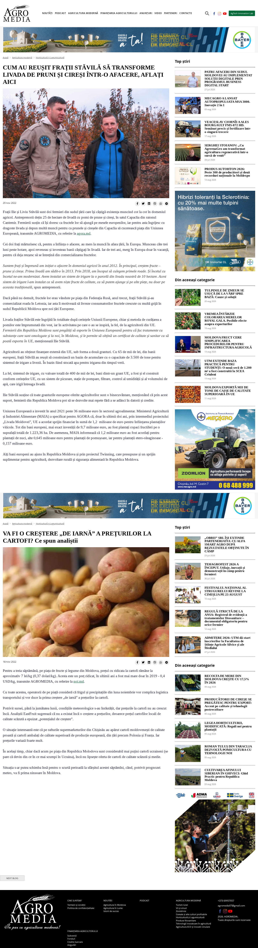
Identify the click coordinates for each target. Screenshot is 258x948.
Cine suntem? (74, 900)
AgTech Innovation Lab (242, 13)
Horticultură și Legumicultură (50, 57)
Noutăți (108, 900)
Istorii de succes (111, 911)
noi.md (78, 681)
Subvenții (72, 935)
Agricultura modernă (22, 57)
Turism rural (182, 904)
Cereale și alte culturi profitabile (191, 914)
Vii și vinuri (181, 908)
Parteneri (170, 13)
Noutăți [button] (47, 13)
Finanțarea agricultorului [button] (118, 13)
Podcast (60, 13)
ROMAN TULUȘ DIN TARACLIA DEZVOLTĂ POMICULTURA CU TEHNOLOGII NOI (228, 750)
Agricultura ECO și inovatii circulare (193, 926)
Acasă (5, 57)
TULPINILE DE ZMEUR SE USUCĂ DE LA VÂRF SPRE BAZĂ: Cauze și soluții (224, 294)
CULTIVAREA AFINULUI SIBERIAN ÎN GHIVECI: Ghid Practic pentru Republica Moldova (226, 775)
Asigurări (71, 944)
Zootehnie (181, 911)
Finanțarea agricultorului (82, 931)
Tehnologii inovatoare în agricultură (193, 923)
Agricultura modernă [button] (83, 13)
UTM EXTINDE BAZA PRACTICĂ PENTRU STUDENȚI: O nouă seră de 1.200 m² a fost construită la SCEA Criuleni (228, 367)
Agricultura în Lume (113, 908)
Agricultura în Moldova (115, 904)
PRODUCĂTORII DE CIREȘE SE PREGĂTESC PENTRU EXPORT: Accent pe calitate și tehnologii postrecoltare (228, 704)
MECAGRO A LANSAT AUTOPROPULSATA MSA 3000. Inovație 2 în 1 (227, 102)
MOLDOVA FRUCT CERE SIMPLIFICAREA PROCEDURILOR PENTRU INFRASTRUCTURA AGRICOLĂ (228, 342)
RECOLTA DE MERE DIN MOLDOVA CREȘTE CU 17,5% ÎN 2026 (227, 679)
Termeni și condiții (76, 904)
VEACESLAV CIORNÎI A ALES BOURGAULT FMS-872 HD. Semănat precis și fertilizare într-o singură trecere (228, 127)
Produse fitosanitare (186, 920)
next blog (12, 878)
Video (158, 13)
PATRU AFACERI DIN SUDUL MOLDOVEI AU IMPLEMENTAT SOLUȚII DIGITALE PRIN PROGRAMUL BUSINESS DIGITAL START (228, 78)
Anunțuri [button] (146, 13)
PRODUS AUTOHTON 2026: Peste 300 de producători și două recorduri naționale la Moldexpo (227, 172)
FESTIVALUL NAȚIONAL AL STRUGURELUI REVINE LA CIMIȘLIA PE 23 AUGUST (225, 591)
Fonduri (71, 938)
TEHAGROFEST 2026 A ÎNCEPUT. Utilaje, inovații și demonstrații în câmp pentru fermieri (225, 569)
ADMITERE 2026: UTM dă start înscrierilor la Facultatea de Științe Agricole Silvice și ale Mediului (227, 643)
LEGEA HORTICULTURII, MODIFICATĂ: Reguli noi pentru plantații (228, 726)
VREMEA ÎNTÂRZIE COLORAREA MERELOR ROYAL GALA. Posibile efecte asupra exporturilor (226, 319)
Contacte (185, 13)
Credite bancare (75, 941)
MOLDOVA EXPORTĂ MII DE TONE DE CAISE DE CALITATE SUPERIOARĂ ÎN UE (228, 391)
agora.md (83, 233)
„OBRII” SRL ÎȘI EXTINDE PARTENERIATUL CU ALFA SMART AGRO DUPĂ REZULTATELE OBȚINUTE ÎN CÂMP (227, 544)
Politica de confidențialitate (80, 908)
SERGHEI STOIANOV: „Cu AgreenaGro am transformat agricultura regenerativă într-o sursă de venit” (226, 150)
